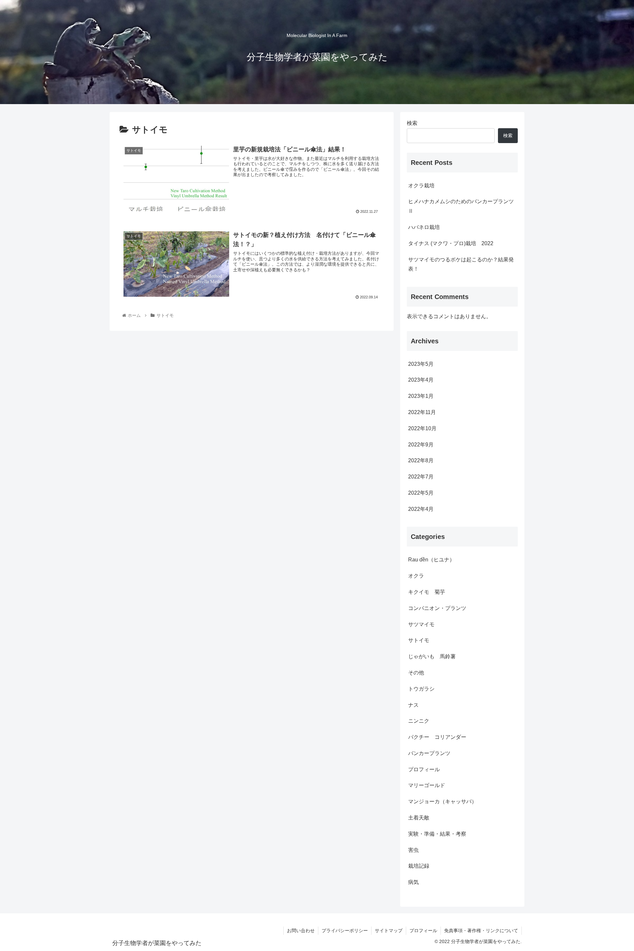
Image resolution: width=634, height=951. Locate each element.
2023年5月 (421, 364)
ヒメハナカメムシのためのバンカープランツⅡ (461, 206)
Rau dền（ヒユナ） (431, 559)
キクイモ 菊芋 (426, 592)
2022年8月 (421, 460)
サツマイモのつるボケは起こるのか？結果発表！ (461, 264)
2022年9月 (421, 444)
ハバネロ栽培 (424, 227)
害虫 (413, 850)
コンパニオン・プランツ (437, 608)
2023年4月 (421, 380)
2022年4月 (421, 509)
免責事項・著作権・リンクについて (481, 930)
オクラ (416, 576)
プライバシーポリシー (345, 930)
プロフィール (424, 769)
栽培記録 (418, 866)
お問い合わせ (301, 930)
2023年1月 (421, 396)
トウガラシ (421, 689)
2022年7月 (421, 476)
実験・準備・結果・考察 (437, 834)
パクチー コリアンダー (437, 737)
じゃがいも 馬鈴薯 (432, 656)
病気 (413, 882)
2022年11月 (422, 412)
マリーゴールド (426, 785)
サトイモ (418, 640)
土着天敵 (418, 817)
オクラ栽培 (421, 185)
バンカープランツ (429, 753)
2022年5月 (421, 493)
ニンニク (418, 721)
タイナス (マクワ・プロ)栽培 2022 (450, 243)
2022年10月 (422, 428)
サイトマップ (389, 930)
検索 (412, 123)
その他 (416, 672)
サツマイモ (421, 624)
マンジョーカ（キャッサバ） (442, 801)
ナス (413, 705)
